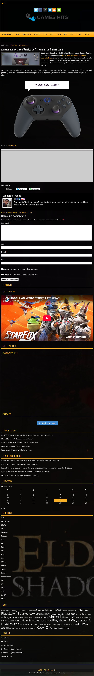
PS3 (51, 34)
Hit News (4, 642)
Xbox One (44, 627)
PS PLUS (30, 625)
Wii (2, 584)
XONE (10, 39)
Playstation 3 (61, 620)
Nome (3, 244)
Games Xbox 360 (43, 614)
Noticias (37, 34)
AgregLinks (5, 638)
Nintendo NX (87, 617)
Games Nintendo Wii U (70, 611)
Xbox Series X (59, 628)
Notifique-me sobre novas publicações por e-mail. (20, 275)
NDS (3, 529)
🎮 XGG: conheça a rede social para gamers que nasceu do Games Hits (27, 435)
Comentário (5, 223)
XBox (85, 624)
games (32, 611)
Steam (3, 569)
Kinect (70, 613)
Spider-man (43, 624)
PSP (71, 34)
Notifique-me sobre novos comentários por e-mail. (20, 269)
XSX (17, 39)
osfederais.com (6, 656)
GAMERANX (12, 146)
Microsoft (44, 617)
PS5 (65, 34)
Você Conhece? (6, 577)
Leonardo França (11, 195)
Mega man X (11, 617)
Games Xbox (27, 613)
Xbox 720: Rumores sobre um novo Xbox (24, 475)
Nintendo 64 (79, 617)
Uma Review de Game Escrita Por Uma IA (16, 450)
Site (2, 260)
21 (60, 500)
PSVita (79, 34)
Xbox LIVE (33, 628)
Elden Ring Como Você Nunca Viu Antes (15, 446)
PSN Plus (23, 625)
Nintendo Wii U (38, 620)
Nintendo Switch (7, 621)
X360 (3, 39)
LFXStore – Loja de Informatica (12, 653)
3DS (2, 518)
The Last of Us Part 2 (69, 624)
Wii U (3, 588)
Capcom (4, 611)
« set (3, 508)
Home (3, 3)
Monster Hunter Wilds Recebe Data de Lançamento (19, 443)
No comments (23, 45)
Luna (19, 212)
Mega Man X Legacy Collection (30, 617)
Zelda (68, 628)
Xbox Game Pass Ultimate (20, 628)
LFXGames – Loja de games (11, 649)
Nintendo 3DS (69, 617)
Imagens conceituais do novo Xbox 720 (24, 464)
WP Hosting (61, 673)
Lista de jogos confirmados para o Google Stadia (54, 468)
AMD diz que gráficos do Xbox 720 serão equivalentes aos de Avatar (34, 461)
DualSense (11, 611)
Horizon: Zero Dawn (59, 614)
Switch (3, 573)
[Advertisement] (47, 26)
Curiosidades (7, 34)
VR (2, 580)
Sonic (36, 624)
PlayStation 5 (81, 620)
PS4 (59, 34)
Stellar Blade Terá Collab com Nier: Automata (17, 439)
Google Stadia (12, 212)
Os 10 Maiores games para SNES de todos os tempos (30, 472)
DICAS (17, 34)
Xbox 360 (6, 628)
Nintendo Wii (22, 620)
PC (45, 34)
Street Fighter (57, 625)
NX (2, 540)
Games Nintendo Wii (48, 610)
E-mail (4, 252)
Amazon (4, 212)
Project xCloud (27, 212)
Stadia (87, 34)
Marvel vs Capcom (81, 614)
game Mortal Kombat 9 (23, 611)
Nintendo (27, 34)
